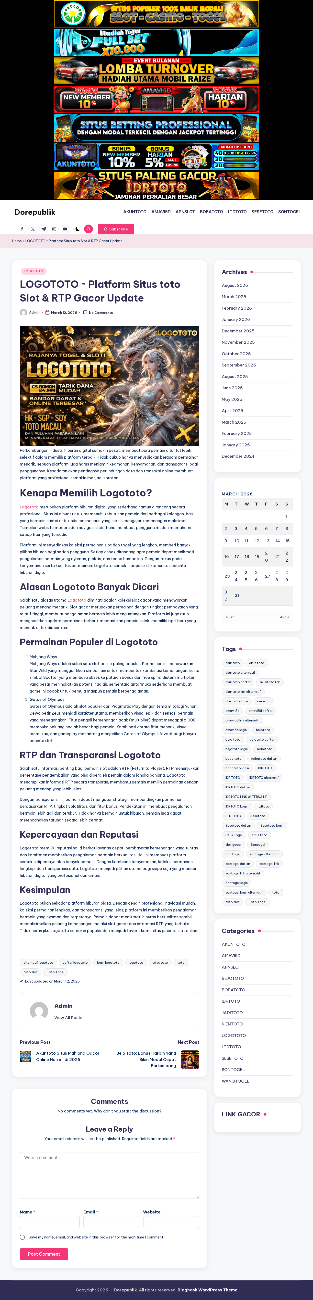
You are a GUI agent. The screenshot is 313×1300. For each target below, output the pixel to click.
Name (27, 1212)
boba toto (233, 758)
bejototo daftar (262, 739)
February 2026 (237, 308)
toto (181, 962)
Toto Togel (55, 972)
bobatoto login (237, 768)
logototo (136, 962)
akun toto (256, 663)
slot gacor (233, 844)
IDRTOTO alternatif (264, 778)
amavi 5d (232, 711)
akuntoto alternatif (240, 672)
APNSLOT (231, 967)
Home (17, 241)
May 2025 (232, 399)
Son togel (232, 854)
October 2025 (236, 353)
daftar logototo (75, 962)
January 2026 (236, 319)
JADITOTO (232, 1012)
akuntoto (232, 663)
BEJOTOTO (233, 978)
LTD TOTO (233, 816)
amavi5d (263, 701)
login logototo (108, 962)
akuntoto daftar (238, 682)
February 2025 (237, 433)
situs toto (160, 962)
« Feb (230, 617)
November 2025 (238, 342)
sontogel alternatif (264, 854)
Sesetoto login (271, 825)
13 (267, 540)
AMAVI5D (231, 955)
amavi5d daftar (261, 711)
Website (152, 1212)
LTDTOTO (231, 1046)
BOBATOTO (233, 989)
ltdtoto (263, 806)
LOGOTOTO (34, 271)
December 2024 (238, 456)
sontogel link (269, 864)
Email (90, 1212)
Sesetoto (257, 816)
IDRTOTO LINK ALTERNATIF (246, 797)
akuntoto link (270, 682)
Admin (63, 1006)
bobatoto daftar (264, 758)
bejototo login (236, 749)
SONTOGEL (233, 1069)
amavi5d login (236, 730)
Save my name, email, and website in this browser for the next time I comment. (96, 1237)
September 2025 (239, 365)
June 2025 (232, 388)
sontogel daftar (237, 864)
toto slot (30, 972)
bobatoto (264, 749)
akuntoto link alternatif (243, 692)
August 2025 (235, 376)
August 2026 (235, 285)
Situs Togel (234, 835)
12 (257, 540)
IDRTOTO (265, 768)
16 (226, 556)
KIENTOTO (232, 1024)
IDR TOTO (232, 778)
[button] (116, 229)
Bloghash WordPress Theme (207, 1290)
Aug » (285, 617)
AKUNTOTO (234, 944)
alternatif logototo (38, 962)
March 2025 (234, 422)
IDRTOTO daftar (237, 787)
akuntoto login (236, 701)
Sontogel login (236, 883)
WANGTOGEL (235, 1081)
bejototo (263, 730)
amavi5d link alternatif (242, 720)
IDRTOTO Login (236, 806)
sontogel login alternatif (244, 892)
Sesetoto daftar (238, 825)
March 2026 (234, 296)
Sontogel (258, 844)
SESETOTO (233, 1058)
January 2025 (236, 444)
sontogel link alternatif (242, 873)
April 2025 (232, 410)
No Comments (101, 313)
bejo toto (232, 739)
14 (277, 540)
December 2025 (238, 330)
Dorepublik (35, 212)
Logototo (29, 507)
